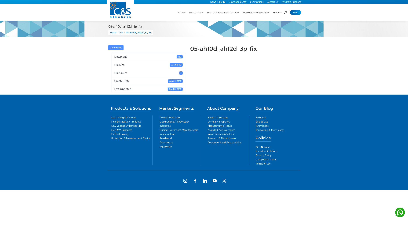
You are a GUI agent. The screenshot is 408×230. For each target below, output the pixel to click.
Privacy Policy (263, 155)
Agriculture (166, 146)
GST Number (263, 147)
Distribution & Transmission (174, 121)
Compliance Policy (266, 159)
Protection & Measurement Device (130, 138)
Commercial (166, 142)
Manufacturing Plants (220, 125)
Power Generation (170, 117)
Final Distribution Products (126, 121)
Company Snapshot (219, 121)
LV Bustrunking (119, 134)
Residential (166, 138)
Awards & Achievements (221, 130)
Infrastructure (167, 134)
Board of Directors (218, 117)
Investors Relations (266, 151)
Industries (165, 125)
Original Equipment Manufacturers (179, 130)
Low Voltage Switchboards (126, 125)
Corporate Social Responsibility (225, 142)
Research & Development (222, 138)
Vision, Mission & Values (221, 134)
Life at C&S (262, 121)
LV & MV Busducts (121, 130)
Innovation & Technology (270, 130)
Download (115, 47)
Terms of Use (263, 163)
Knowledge (262, 125)
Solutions (261, 117)
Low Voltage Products (123, 117)
